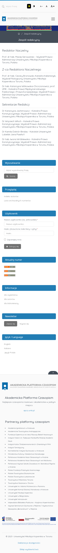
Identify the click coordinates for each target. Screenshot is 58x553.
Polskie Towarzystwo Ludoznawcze (21, 477)
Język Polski (9, 352)
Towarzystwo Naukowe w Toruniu (21, 483)
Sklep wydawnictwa (29, 549)
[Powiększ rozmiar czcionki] (52, 6)
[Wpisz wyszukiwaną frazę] (29, 170)
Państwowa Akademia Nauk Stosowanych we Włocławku (30, 460)
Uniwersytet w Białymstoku (18, 496)
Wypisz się (24, 324)
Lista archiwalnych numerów (17, 200)
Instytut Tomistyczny (16, 447)
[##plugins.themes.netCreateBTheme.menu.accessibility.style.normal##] (34, 6)
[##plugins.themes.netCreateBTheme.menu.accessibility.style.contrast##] (29, 6)
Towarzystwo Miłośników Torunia (20, 480)
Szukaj (12, 176)
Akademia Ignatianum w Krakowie (21, 428)
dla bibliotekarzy (11, 303)
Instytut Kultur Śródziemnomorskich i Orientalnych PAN (29, 444)
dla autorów (9, 299)
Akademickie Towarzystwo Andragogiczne (24, 431)
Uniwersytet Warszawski (17, 499)
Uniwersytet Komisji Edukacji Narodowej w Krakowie (28, 489)
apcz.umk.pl (29, 410)
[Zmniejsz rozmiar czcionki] (41, 6)
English (7, 344)
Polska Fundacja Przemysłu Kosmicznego (24, 470)
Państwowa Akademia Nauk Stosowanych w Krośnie (28, 457)
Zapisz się (10, 324)
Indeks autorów (11, 196)
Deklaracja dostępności (29, 543)
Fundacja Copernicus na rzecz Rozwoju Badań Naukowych (30, 435)
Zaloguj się (13, 246)
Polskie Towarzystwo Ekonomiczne (21, 473)
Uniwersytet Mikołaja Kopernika (20, 493)
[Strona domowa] (19, 19)
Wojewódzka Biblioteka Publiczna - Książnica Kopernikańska (31, 502)
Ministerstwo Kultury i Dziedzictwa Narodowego (26, 454)
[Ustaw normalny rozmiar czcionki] (47, 6)
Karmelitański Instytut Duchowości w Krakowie (26, 451)
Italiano (7, 348)
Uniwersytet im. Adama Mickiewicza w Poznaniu (26, 486)
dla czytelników (11, 295)
